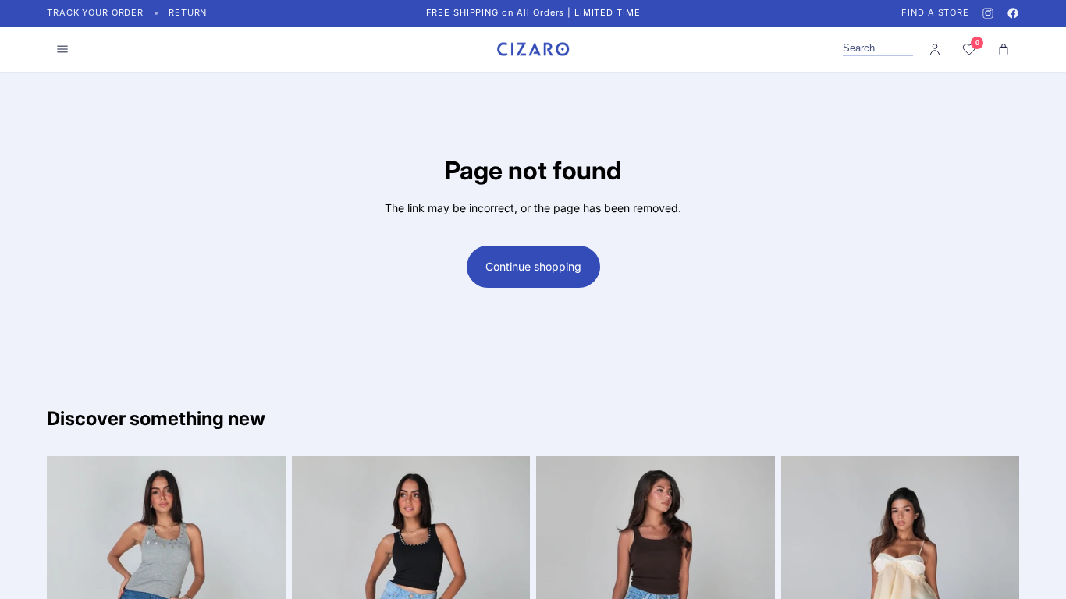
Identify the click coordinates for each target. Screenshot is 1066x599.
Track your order (95, 12)
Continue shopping (533, 266)
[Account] (935, 49)
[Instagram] (988, 13)
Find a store (935, 12)
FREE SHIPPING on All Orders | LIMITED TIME (533, 12)
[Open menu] (62, 49)
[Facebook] (1013, 13)
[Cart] (1003, 49)
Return (188, 12)
